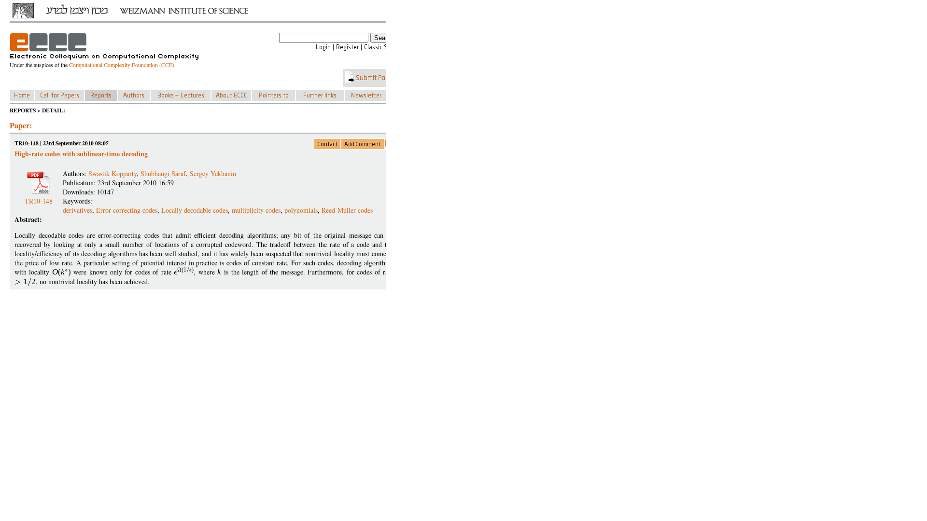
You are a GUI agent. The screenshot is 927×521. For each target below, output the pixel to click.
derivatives (77, 210)
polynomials (301, 210)
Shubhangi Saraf (163, 173)
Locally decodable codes (194, 210)
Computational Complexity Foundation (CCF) (121, 65)
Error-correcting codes (126, 210)
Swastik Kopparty (112, 173)
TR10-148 (39, 197)
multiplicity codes (256, 210)
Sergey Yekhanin (213, 173)
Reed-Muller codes (347, 210)
